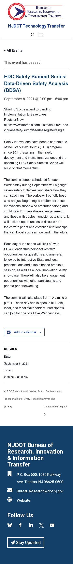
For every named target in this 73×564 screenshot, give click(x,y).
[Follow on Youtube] (51, 525)
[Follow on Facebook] (20, 525)
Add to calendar (25, 332)
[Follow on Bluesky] (9, 525)
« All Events (13, 50)
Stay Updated (28, 542)
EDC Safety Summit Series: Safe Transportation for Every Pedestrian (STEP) (23, 398)
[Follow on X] (41, 525)
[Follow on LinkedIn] (30, 525)
